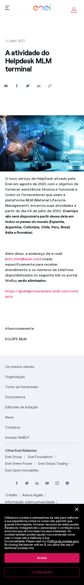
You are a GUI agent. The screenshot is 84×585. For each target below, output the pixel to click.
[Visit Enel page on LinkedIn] (37, 483)
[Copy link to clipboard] (50, 86)
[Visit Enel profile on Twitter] (27, 483)
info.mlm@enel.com (23, 259)
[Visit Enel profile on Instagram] (57, 483)
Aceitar (42, 558)
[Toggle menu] (7, 8)
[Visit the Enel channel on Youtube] (47, 483)
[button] (6, 86)
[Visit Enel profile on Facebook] (17, 483)
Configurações (42, 572)
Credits (11, 495)
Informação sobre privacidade (30, 502)
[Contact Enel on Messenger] (67, 483)
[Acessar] (74, 10)
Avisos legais (32, 495)
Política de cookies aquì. (63, 541)
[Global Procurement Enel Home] (42, 7)
